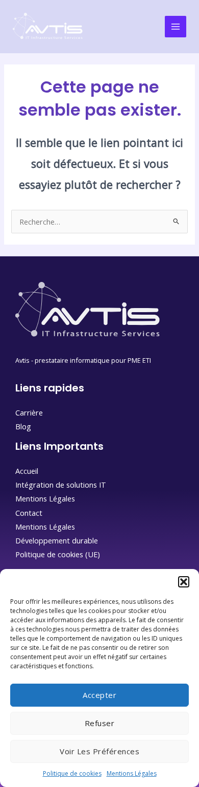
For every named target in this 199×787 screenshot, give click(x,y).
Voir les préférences (99, 751)
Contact (28, 513)
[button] (184, 582)
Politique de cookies (72, 773)
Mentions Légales (132, 773)
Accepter (99, 695)
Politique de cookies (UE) (57, 554)
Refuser (100, 723)
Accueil (26, 471)
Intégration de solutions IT (60, 484)
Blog (23, 426)
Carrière (29, 412)
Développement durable (56, 540)
